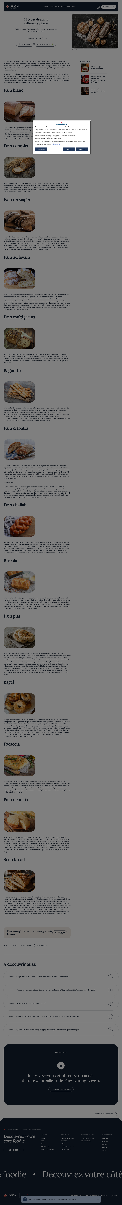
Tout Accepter (82, 149)
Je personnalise (41, 149)
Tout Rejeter (69, 149)
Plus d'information (56, 144)
